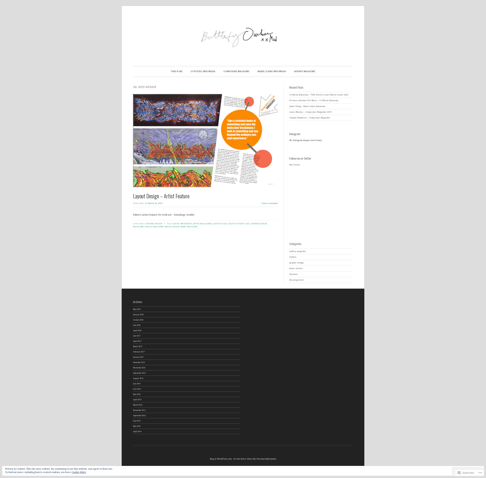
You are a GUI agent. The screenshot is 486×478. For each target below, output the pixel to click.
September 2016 (139, 373)
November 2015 (139, 410)
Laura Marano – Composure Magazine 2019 (310, 112)
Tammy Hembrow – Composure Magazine (309, 117)
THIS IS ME (176, 71)
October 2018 (138, 320)
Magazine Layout (142, 226)
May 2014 (137, 426)
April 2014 (137, 431)
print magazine (189, 226)
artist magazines (202, 223)
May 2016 (137, 394)
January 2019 (138, 314)
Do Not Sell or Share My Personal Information (254, 459)
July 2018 (136, 325)
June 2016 (137, 389)
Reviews (293, 274)
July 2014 (136, 421)
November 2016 (139, 367)
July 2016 (136, 383)
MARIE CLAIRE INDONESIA (271, 71)
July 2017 (136, 336)
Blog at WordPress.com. (221, 459)
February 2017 (139, 351)
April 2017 (137, 341)
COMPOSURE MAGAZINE (236, 71)
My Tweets (294, 164)
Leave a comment (270, 203)
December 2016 (139, 362)
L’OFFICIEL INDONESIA (203, 71)
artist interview (182, 223)
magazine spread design (166, 226)
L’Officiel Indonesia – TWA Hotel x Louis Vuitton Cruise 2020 (318, 94)
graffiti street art (239, 223)
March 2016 (137, 405)
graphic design (154, 223)
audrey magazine (297, 251)
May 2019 (137, 309)
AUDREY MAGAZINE (304, 71)
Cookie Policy (79, 472)
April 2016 (137, 399)
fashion (292, 257)
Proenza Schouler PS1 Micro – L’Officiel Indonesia (313, 100)
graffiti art (220, 223)
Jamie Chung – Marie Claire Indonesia (307, 106)
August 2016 (138, 378)
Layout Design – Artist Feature (161, 196)
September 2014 (139, 415)
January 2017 (138, 357)
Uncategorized (296, 280)
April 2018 (137, 330)
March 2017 (137, 346)
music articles (296, 268)
